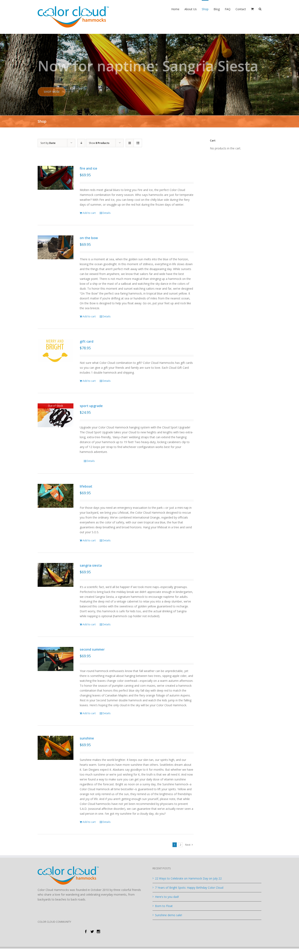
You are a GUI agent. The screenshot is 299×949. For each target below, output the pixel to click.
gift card (86, 341)
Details (106, 213)
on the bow (89, 238)
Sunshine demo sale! (168, 915)
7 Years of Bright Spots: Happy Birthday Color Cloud (189, 887)
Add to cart (89, 213)
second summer (92, 649)
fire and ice (88, 168)
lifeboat (86, 486)
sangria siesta (91, 565)
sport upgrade (91, 406)
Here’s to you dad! (167, 897)
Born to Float (164, 906)
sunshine (87, 738)
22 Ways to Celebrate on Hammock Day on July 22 (188, 878)
